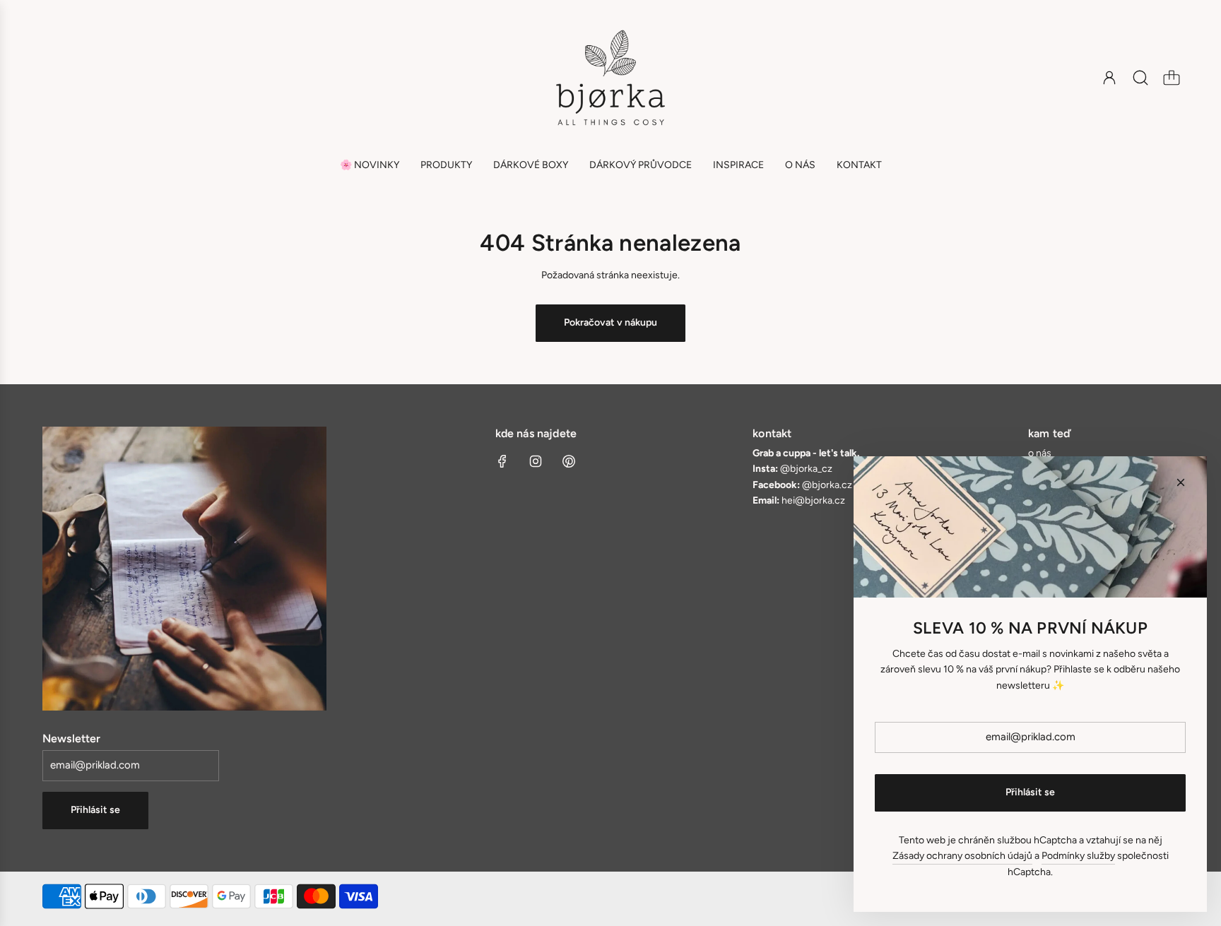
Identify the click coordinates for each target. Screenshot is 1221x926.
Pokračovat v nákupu (610, 322)
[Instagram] (535, 461)
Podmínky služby (1078, 856)
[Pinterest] (568, 461)
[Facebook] (502, 461)
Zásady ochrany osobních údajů (962, 856)
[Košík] (1171, 77)
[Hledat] (1140, 77)
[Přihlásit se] (1109, 77)
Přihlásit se (95, 810)
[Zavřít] (1180, 482)
